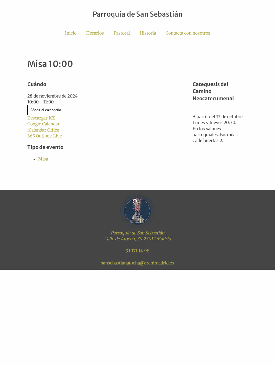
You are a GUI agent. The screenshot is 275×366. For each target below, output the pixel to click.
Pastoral (122, 33)
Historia (148, 33)
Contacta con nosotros (188, 33)
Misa (43, 159)
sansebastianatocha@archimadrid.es (137, 263)
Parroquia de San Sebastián (138, 14)
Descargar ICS (41, 118)
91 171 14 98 (138, 250)
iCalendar (36, 130)
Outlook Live (49, 136)
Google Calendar (43, 123)
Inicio (71, 33)
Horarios (95, 33)
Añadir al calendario (45, 110)
